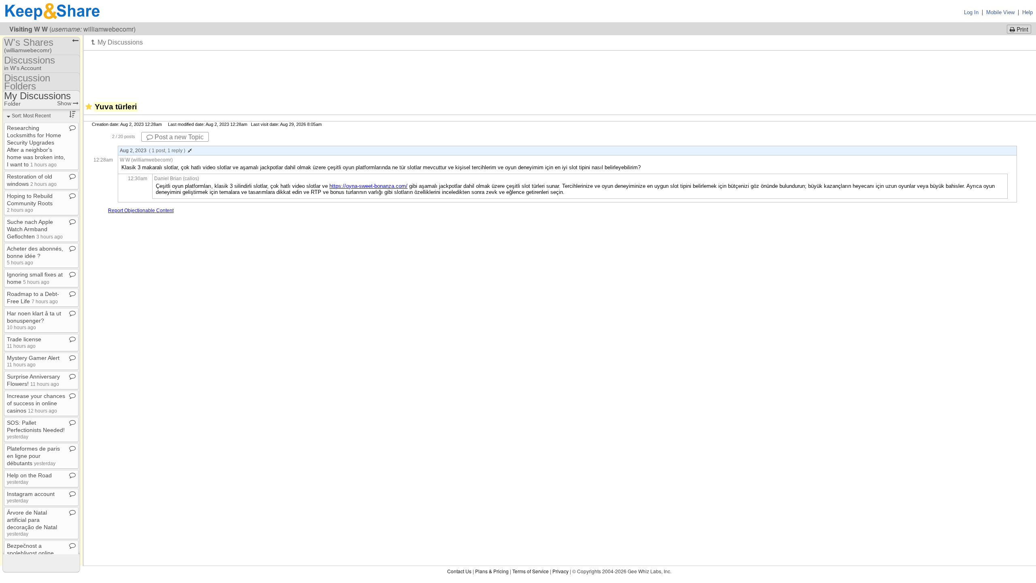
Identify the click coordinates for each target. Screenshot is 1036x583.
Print (1021, 29)
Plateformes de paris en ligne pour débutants (33, 455)
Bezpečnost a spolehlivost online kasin (30, 553)
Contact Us (459, 571)
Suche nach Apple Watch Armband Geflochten (35, 229)
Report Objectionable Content (141, 210)
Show (65, 103)
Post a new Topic (178, 137)
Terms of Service (530, 571)
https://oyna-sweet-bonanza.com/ (368, 186)
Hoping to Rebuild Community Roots (30, 203)
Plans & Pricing (492, 571)
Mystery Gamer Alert (33, 361)
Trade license (24, 342)
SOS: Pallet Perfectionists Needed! (36, 429)
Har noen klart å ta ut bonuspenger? (34, 320)
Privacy (560, 571)
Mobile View (1000, 12)
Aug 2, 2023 (152, 150)
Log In (971, 12)
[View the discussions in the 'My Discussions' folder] (117, 42)
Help (1027, 12)
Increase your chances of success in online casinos (36, 403)
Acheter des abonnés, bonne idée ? (35, 255)
